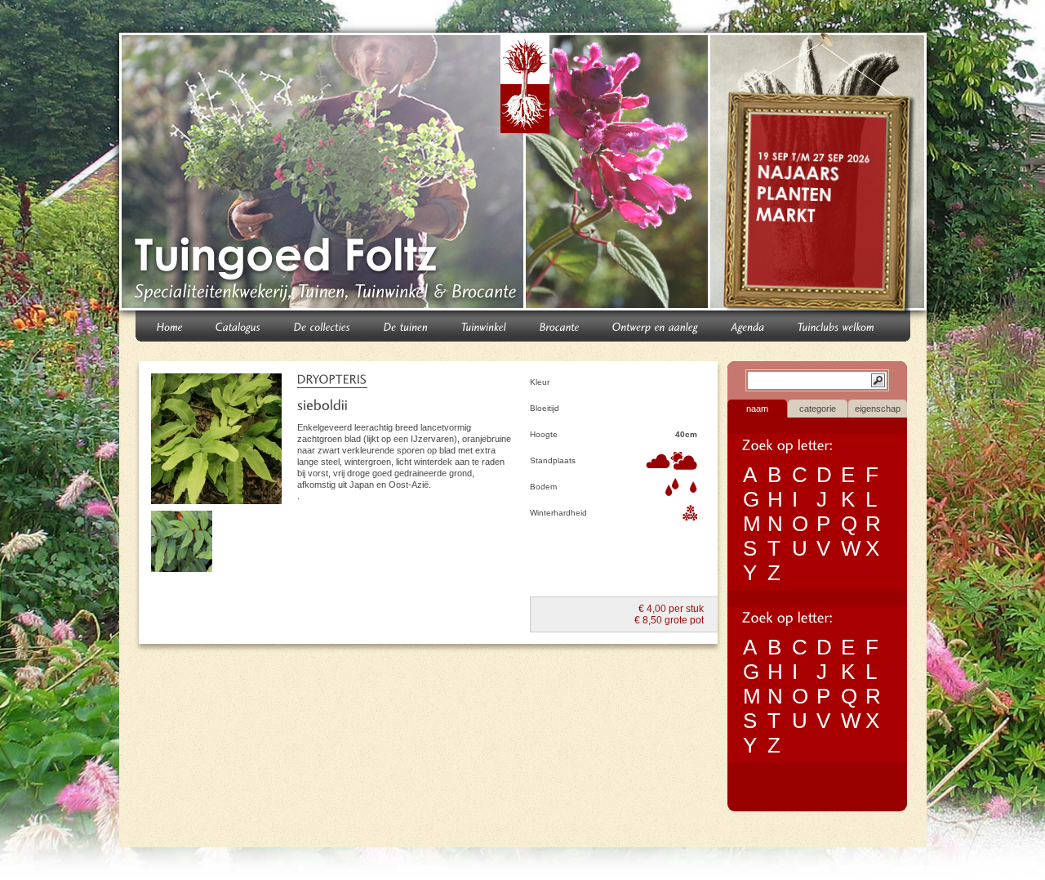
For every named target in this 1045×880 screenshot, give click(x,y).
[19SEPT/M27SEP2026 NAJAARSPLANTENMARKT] (820, 175)
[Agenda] (748, 325)
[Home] (169, 325)
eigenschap (877, 408)
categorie (817, 408)
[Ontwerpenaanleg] (655, 325)
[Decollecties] (322, 325)
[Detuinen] (406, 325)
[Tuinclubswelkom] (836, 325)
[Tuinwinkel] (484, 325)
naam (757, 408)
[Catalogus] (238, 325)
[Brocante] (559, 325)
